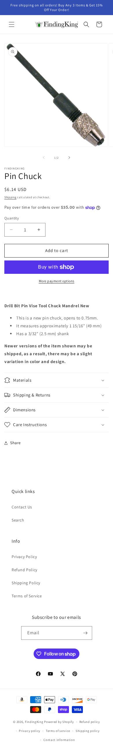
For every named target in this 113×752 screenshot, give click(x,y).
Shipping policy (88, 731)
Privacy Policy (24, 556)
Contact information (59, 740)
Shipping (10, 197)
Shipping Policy (26, 582)
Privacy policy (29, 731)
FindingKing (34, 722)
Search (18, 520)
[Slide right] (69, 157)
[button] (11, 24)
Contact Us (22, 507)
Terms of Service (27, 596)
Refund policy (89, 722)
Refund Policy (24, 569)
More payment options (56, 281)
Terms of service (58, 731)
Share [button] (15, 442)
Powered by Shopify (59, 722)
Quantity (11, 218)
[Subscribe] (85, 633)
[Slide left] (43, 157)
